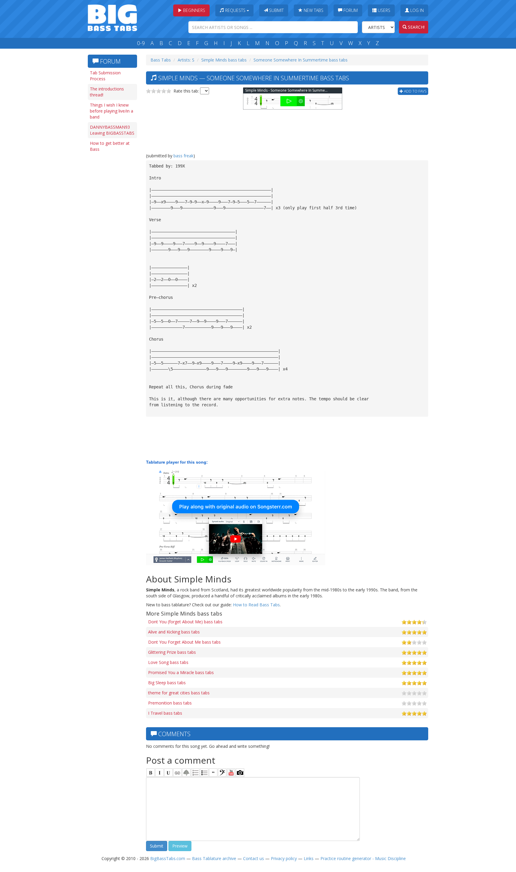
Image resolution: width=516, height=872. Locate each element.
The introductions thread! (107, 92)
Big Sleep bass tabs (167, 682)
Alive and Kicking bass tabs (174, 632)
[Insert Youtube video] (231, 772)
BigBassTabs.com (167, 858)
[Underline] (168, 772)
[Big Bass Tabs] (112, 17)
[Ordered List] (195, 772)
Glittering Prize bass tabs (172, 652)
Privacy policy (284, 858)
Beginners (193, 10)
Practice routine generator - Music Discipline (363, 858)
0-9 (141, 43)
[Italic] (159, 772)
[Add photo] (240, 772)
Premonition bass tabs (170, 703)
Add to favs (414, 91)
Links (309, 858)
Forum (350, 10)
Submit (276, 10)
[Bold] (150, 772)
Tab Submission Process (105, 75)
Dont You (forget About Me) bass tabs (185, 622)
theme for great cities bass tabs (179, 693)
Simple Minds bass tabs (224, 60)
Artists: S (186, 60)
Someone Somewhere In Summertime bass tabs (301, 60)
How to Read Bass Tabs (256, 605)
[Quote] (213, 772)
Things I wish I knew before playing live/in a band (111, 111)
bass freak (183, 156)
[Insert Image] (186, 772)
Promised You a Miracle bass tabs (181, 672)
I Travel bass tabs (165, 713)
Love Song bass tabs (168, 662)
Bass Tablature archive (214, 858)
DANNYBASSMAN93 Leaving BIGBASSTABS (112, 130)
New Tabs (312, 10)
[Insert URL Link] (177, 772)
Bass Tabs (160, 60)
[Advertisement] (112, 246)
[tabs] (222, 772)
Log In (416, 10)
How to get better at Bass (110, 146)
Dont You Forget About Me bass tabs (184, 642)
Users (383, 10)
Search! (416, 27)
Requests (235, 10)
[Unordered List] (204, 772)
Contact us (253, 858)
